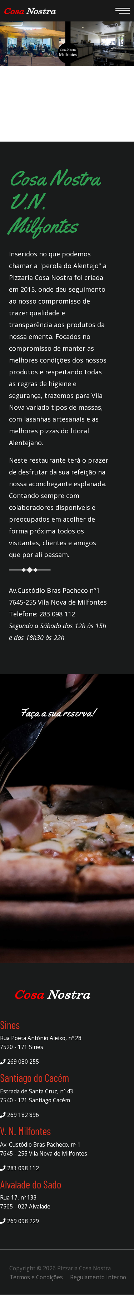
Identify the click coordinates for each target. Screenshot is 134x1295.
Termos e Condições (36, 1277)
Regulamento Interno (98, 1277)
